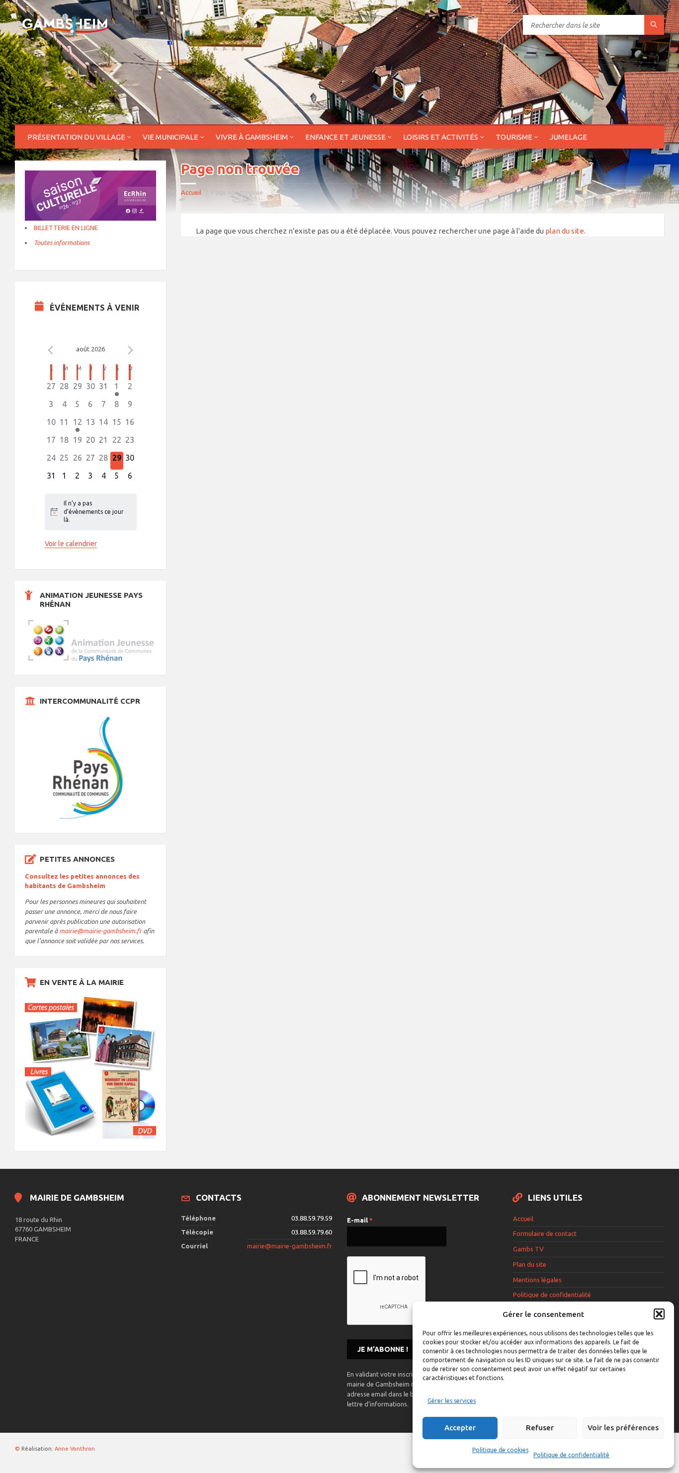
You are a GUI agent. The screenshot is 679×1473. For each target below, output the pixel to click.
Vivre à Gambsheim (252, 137)
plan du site (564, 231)
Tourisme (514, 137)
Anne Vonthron (75, 1449)
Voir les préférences (623, 1427)
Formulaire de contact (545, 1233)
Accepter (460, 1427)
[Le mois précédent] (131, 350)
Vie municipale (170, 137)
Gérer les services (451, 1400)
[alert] (91, 511)
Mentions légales (537, 1279)
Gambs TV (528, 1248)
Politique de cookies (500, 1450)
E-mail (360, 1220)
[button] (659, 1314)
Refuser (540, 1427)
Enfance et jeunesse (345, 137)
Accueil (191, 192)
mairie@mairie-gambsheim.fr (100, 930)
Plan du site (529, 1264)
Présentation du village (76, 137)
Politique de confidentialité (571, 1455)
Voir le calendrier (71, 544)
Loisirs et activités (440, 137)
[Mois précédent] (51, 350)
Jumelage (568, 137)
